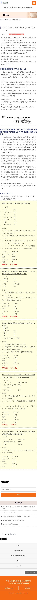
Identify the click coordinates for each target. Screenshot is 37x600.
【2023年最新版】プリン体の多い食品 (13, 520)
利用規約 (27, 588)
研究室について (18, 550)
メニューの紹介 (19, 34)
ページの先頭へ (31, 572)
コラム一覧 (3, 19)
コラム (11, 34)
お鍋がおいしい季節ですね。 (11, 524)
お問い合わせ (9, 588)
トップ (19, 545)
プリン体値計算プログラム (18, 555)
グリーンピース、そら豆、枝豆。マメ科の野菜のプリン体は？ (19, 507)
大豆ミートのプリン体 (9, 512)
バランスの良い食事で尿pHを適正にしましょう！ (16, 516)
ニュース (18, 566)
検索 (18, 494)
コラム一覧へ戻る (10, 534)
